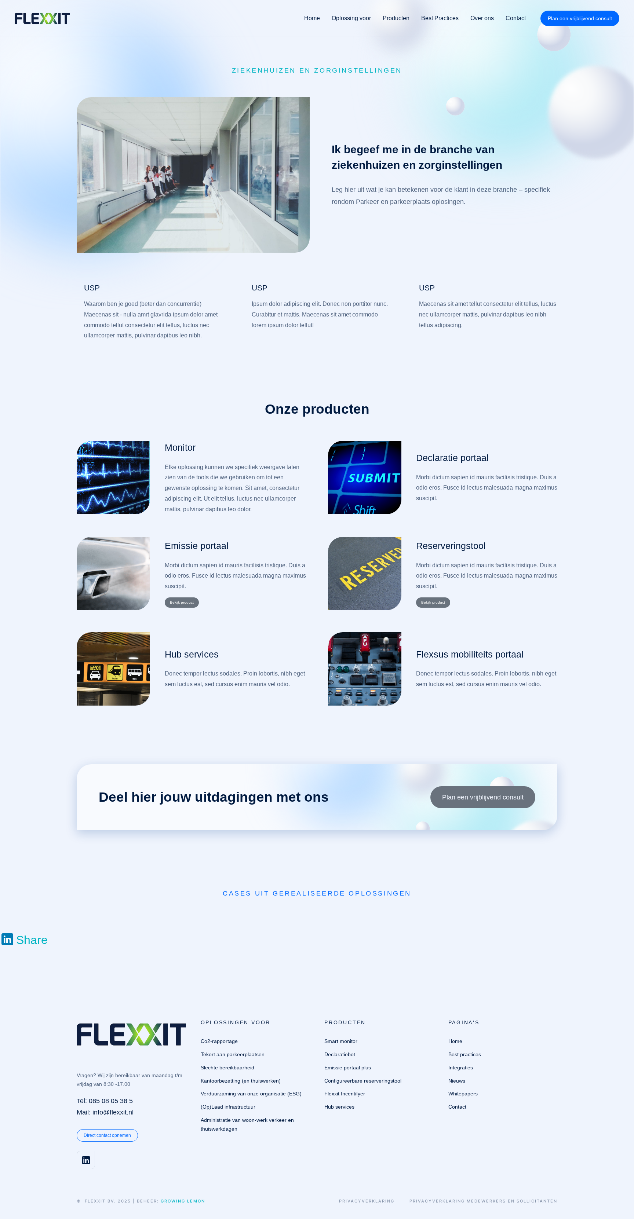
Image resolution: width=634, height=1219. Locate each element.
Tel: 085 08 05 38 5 (105, 1101)
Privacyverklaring (366, 1201)
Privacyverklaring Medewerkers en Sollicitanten (483, 1201)
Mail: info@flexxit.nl (105, 1112)
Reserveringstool (451, 546)
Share (32, 940)
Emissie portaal (197, 546)
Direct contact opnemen (107, 1135)
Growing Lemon (183, 1201)
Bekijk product (182, 602)
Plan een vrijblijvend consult (580, 18)
